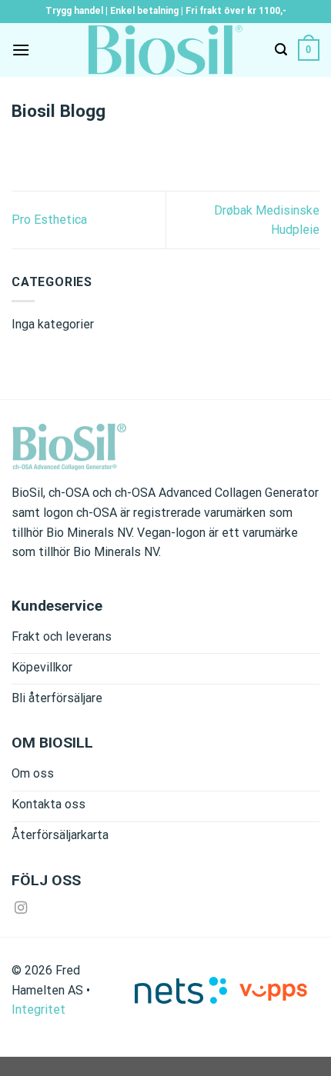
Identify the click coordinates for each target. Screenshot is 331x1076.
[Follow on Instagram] (21, 908)
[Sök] (281, 50)
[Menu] (21, 49)
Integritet (38, 1009)
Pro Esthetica (49, 219)
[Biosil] (165, 50)
